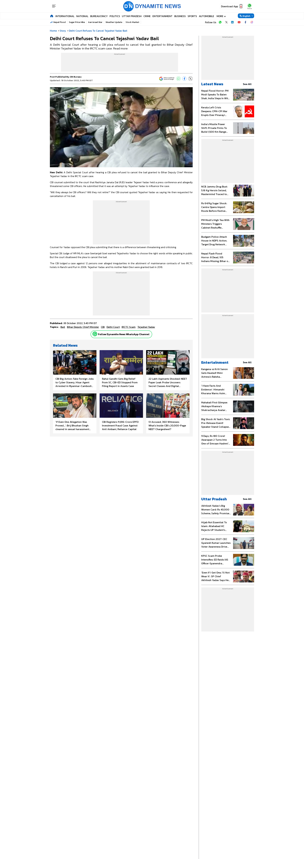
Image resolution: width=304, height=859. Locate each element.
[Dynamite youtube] (239, 22)
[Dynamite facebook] (245, 22)
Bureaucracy (99, 16)
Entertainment (162, 16)
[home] (52, 16)
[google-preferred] (167, 78)
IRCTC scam (129, 327)
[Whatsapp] (94, 334)
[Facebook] (184, 78)
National (82, 16)
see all (247, 84)
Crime (147, 16)
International (64, 16)
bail (62, 327)
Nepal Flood (59, 22)
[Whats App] (178, 78)
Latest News (212, 83)
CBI (103, 327)
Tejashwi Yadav (146, 327)
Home (53, 31)
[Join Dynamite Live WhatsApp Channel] (220, 22)
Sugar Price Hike (77, 22)
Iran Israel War (95, 22)
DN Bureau (76, 76)
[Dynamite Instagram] (251, 22)
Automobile (206, 16)
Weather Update (114, 22)
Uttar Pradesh (132, 16)
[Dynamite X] (226, 22)
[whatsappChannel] (249, 6)
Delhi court (113, 327)
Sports (192, 16)
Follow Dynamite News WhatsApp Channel (123, 334)
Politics (115, 16)
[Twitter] (190, 78)
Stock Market (132, 22)
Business (180, 16)
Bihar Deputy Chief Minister (83, 327)
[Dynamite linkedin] (232, 22)
